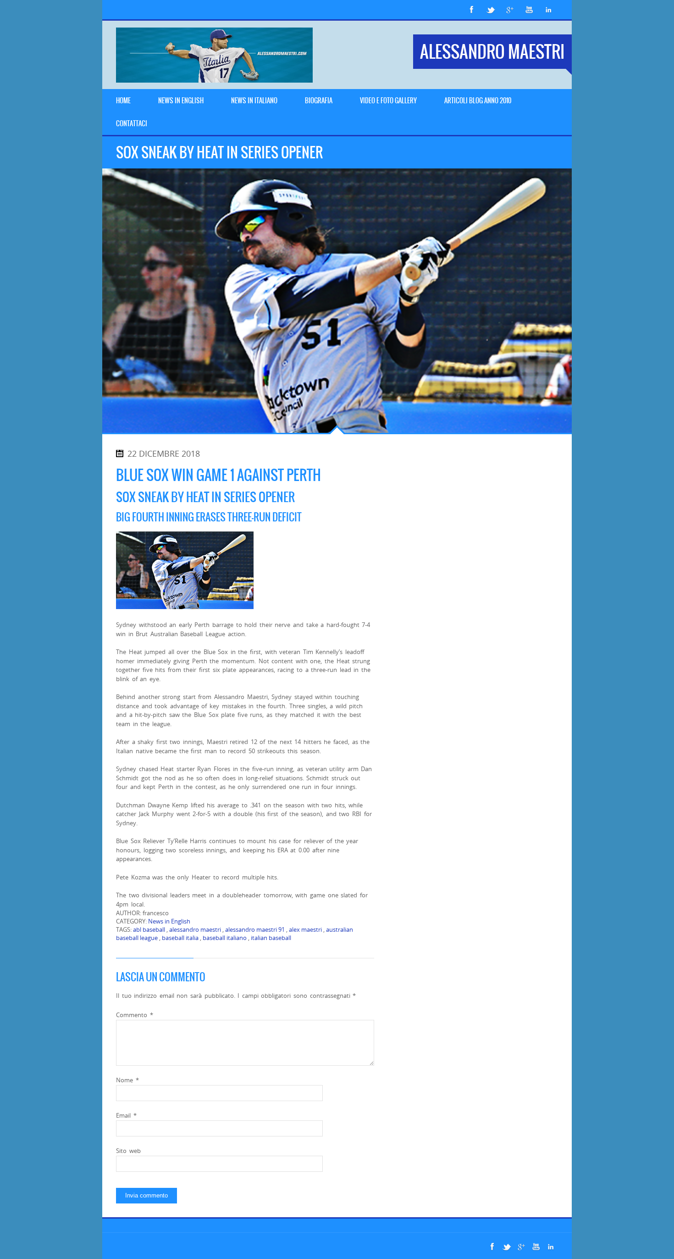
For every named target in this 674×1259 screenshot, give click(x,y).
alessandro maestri (195, 929)
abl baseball (149, 929)
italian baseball (271, 938)
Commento (134, 1015)
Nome (127, 1080)
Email (126, 1115)
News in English (169, 921)
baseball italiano (225, 938)
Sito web (128, 1151)
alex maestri (305, 929)
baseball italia (180, 938)
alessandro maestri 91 (255, 929)
